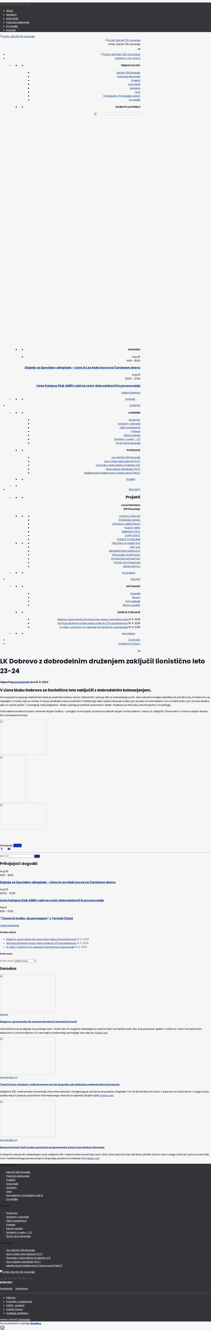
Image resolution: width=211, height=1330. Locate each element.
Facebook (6, 1288)
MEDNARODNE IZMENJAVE (124, 551)
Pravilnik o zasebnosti (19, 1301)
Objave (135, 579)
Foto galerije (132, 601)
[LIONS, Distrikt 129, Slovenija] (17, 36)
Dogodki (135, 593)
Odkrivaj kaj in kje (127, 58)
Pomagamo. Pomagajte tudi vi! (121, 96)
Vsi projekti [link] (128, 573)
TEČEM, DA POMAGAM (126, 562)
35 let (9, 11)
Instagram (21, 1288)
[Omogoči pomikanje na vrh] (2, 1327)
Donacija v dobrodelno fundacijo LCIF (118, 465)
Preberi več (100, 1033)
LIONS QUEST (132, 535)
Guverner (134, 420)
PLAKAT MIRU (132, 528)
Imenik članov (14, 1309)
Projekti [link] (130, 479)
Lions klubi (12, 18)
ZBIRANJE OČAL (131, 531)
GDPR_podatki (15, 1305)
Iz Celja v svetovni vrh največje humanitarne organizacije (94, 627)
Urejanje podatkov (17, 1313)
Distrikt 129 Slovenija (128, 72)
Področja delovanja (17, 22)
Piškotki (10, 1297)
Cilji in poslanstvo (130, 427)
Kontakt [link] (130, 399)
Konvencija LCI (8, 1077)
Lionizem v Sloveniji (129, 423)
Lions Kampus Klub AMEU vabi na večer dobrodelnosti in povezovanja (88, 386)
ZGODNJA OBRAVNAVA (126, 524)
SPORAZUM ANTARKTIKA (125, 558)
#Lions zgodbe (131, 605)
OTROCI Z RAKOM (129, 516)
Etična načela (132, 435)
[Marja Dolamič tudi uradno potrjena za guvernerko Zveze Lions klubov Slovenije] (28, 1136)
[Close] (139, 650)
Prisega (135, 431)
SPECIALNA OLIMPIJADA (126, 555)
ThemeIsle (23, 1319)
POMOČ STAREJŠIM (128, 539)
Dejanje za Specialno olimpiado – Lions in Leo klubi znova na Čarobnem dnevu (82, 368)
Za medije (12, 26)
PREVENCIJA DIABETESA (126, 543)
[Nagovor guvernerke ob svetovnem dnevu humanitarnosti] (28, 1010)
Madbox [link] (35, 1323)
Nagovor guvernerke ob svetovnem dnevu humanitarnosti (92, 619)
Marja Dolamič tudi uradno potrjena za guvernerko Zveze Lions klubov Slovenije (52, 1147)
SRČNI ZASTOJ (131, 566)
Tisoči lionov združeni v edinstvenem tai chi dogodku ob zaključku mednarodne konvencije (60, 1084)
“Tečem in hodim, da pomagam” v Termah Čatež (36, 918)
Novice (136, 597)
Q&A (137, 92)
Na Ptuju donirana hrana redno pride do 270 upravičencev (93, 623)
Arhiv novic (6, 961)
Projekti (135, 80)
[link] (117, 114)
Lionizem (11, 14)
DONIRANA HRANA (129, 520)
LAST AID (135, 547)
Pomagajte (129, 643)
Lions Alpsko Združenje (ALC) (123, 469)
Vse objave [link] (128, 633)
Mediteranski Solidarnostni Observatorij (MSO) (112, 473)
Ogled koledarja (130, 393)
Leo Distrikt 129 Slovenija (126, 457)
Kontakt (11, 30)
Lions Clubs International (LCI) (122, 461)
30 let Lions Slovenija (128, 443)
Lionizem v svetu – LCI (127, 439)
